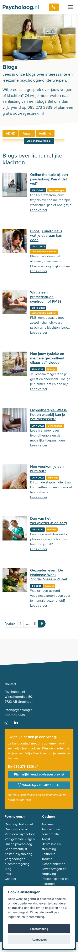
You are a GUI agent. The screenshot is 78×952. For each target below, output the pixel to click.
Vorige (10, 623)
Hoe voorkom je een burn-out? (47, 469)
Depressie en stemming (51, 846)
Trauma (47, 859)
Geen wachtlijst (16, 849)
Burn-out (53, 478)
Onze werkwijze (16, 829)
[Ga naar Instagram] (9, 723)
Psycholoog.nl (56, 190)
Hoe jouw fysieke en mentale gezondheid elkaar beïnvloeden (47, 358)
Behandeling (55, 426)
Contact (10, 878)
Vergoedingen (15, 859)
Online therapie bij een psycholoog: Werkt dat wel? (49, 179)
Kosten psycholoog (18, 854)
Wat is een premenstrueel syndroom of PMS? (45, 297)
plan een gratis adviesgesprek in (37, 110)
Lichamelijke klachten (44, 251)
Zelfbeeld (49, 854)
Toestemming (39, 929)
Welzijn (51, 369)
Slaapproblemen (53, 863)
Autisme (45, 133)
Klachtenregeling (17, 863)
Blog (8, 868)
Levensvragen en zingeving (54, 871)
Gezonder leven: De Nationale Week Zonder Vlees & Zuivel (48, 575)
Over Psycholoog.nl (19, 824)
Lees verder (38, 210)
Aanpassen (39, 939)
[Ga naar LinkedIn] (18, 723)
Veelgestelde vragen (20, 839)
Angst (27, 133)
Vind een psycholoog (20, 834)
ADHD (10, 133)
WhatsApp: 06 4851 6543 (40, 785)
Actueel (51, 529)
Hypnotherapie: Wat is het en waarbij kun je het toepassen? (48, 414)
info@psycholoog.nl (19, 709)
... (27, 623)
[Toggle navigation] (70, 7)
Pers (8, 873)
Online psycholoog (18, 844)
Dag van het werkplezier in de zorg (48, 521)
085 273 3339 (39, 107)
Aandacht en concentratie (51, 831)
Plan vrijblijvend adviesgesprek (37, 774)
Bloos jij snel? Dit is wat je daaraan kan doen (46, 235)
